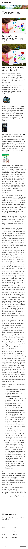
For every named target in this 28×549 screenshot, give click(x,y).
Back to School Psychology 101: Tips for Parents (12, 38)
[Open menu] (25, 3)
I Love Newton (7, 2)
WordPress (23, 546)
